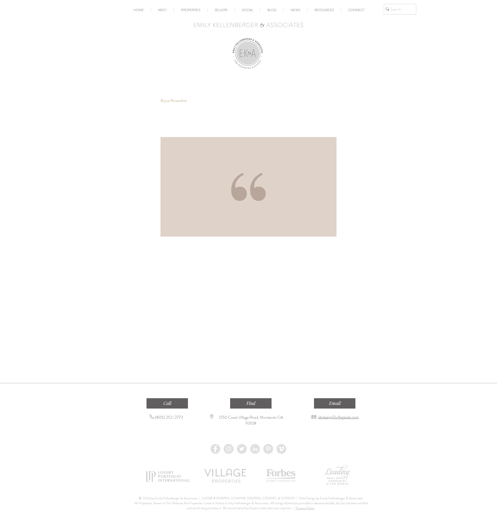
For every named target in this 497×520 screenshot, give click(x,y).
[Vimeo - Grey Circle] (281, 449)
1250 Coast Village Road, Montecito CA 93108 (251, 420)
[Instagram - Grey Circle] (228, 449)
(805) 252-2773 (169, 417)
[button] (162, 10)
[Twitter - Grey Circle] (242, 449)
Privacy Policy (305, 508)
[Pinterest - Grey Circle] (268, 449)
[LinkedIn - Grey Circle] (255, 449)
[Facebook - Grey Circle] (215, 449)
